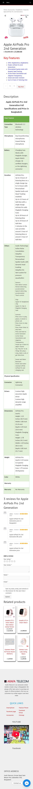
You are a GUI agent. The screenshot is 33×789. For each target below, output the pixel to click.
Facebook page (11, 711)
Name (6, 575)
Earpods (26, 10)
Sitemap (21, 715)
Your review (8, 565)
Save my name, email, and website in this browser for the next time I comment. (17, 591)
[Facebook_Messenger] (27, 783)
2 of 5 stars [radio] (7, 561)
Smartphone (10, 708)
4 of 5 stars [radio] (12, 561)
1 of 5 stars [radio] (5, 561)
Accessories (11, 10)
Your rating (7, 559)
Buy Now (21, 87)
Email (6, 582)
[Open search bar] (30, 2)
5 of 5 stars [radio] (14, 561)
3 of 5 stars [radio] (10, 561)
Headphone (19, 10)
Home (5, 10)
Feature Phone (23, 708)
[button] (26, 17)
